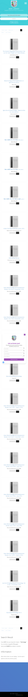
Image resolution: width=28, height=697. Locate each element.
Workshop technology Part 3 (14, 612)
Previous (11, 30)
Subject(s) (3, 674)
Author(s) (3, 670)
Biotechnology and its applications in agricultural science (14, 81)
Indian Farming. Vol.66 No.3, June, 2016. (14, 228)
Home (17, 695)
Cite (17, 57)
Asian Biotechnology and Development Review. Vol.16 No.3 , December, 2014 (14, 436)
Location (3, 685)
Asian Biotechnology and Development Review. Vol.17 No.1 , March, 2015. (14, 406)
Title (2, 666)
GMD (2, 689)
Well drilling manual (14, 258)
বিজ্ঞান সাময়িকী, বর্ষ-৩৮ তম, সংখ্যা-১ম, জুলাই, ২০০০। (14, 199)
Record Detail (13, 57)
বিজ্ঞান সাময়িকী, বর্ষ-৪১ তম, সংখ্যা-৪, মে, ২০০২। (14, 140)
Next (3, 32)
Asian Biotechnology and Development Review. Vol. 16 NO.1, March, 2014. (14, 554)
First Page (4, 30)
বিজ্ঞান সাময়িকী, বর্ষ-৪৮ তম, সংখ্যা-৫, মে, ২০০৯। (14, 169)
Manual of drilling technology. (14, 376)
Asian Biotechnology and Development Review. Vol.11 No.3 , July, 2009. (14, 524)
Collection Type (4, 682)
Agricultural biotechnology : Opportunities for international (14, 111)
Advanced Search (14, 21)
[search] (14, 15)
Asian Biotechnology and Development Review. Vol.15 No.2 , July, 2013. (14, 495)
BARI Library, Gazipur (14, 693)
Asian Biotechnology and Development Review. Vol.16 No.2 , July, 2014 (14, 465)
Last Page (8, 32)
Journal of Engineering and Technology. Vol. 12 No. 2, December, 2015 (14, 583)
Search (14, 18)
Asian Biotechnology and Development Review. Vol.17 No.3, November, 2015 (14, 318)
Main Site (19, 695)
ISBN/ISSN (3, 678)
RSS (22, 695)
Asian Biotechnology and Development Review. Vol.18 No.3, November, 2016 (14, 288)
